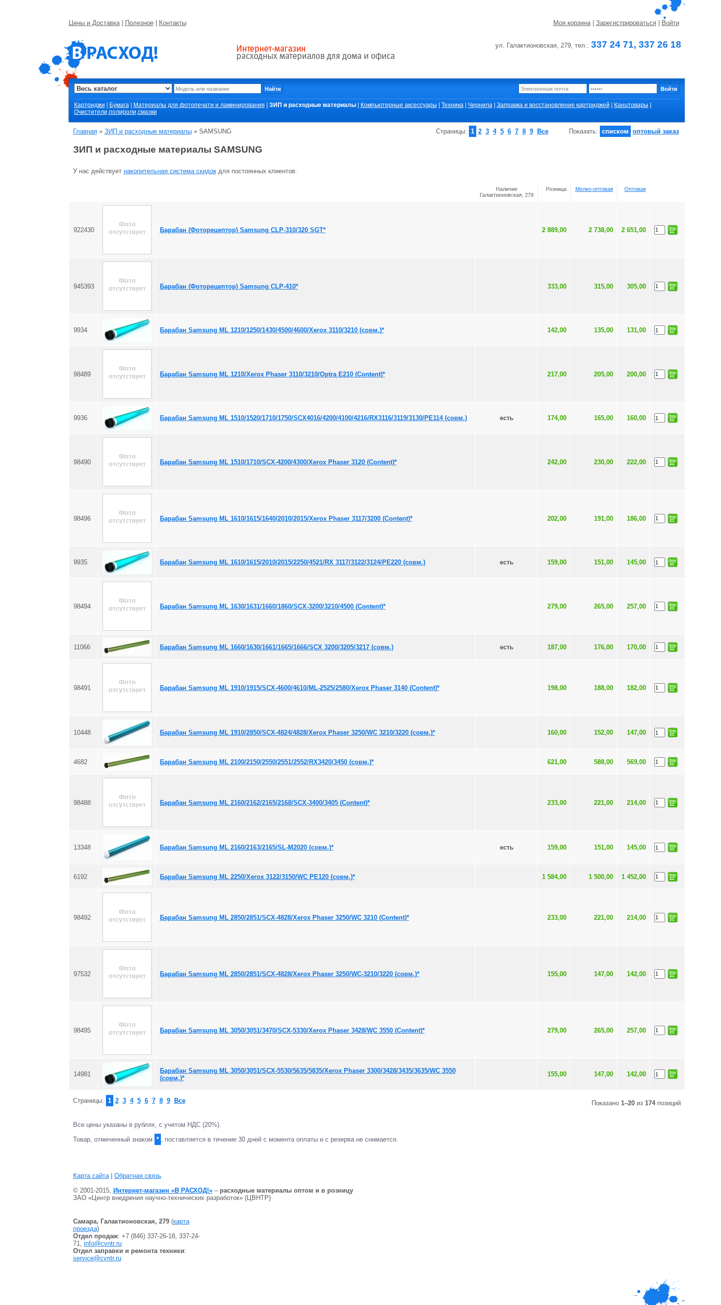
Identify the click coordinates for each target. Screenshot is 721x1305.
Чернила (480, 105)
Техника (452, 105)
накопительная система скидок (170, 171)
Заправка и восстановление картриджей (553, 105)
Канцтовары (631, 105)
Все (542, 131)
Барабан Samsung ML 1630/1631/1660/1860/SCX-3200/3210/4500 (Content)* (273, 606)
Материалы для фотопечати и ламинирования (199, 105)
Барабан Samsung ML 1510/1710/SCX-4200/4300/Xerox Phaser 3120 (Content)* (278, 462)
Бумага (119, 105)
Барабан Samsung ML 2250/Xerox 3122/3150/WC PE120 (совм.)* (257, 876)
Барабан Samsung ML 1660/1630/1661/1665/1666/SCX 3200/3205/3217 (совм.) (276, 647)
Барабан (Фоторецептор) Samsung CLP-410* (229, 286)
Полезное (139, 23)
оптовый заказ (656, 131)
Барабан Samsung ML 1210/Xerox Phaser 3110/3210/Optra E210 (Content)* (272, 374)
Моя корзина (572, 23)
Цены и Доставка (94, 23)
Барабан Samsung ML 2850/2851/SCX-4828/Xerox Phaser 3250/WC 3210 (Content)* (284, 917)
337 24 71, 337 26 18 (636, 44)
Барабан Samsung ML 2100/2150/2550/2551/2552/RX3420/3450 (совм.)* (267, 762)
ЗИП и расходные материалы (148, 131)
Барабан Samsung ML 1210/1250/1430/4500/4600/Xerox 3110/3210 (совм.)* (272, 330)
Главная (85, 131)
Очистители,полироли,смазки (115, 111)
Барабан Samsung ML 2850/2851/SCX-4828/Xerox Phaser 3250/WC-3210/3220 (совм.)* (289, 974)
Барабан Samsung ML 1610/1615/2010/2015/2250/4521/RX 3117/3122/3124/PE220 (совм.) (292, 562)
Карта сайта (91, 1175)
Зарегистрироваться (626, 23)
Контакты (172, 23)
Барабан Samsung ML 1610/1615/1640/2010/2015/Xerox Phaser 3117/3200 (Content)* (286, 518)
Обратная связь (137, 1175)
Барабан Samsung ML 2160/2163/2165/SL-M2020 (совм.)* (247, 847)
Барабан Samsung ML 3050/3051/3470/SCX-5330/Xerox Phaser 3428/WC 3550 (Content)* (292, 1030)
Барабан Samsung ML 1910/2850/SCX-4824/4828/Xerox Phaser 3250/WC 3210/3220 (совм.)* (297, 732)
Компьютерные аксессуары (398, 105)
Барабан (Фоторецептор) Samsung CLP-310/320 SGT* (243, 230)
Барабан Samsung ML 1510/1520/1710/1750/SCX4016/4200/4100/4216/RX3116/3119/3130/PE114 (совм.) (313, 418)
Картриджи (89, 105)
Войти (670, 23)
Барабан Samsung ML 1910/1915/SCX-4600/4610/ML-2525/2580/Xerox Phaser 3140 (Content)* (299, 688)
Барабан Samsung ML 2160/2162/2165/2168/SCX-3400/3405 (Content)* (265, 802)
